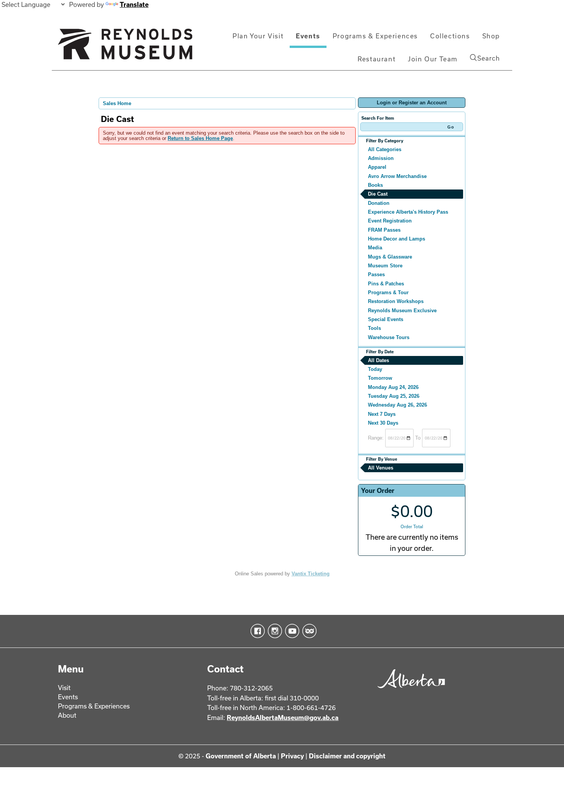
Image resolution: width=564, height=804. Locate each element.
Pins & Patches (386, 284)
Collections (450, 36)
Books (375, 185)
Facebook (256, 631)
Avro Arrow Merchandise (397, 176)
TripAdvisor (308, 631)
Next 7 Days (382, 414)
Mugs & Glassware (390, 257)
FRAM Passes (384, 230)
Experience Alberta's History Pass (408, 212)
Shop (491, 36)
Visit (64, 687)
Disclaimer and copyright (347, 756)
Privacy (292, 756)
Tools (374, 328)
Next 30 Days (383, 423)
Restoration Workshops (396, 301)
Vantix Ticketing (311, 574)
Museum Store (385, 266)
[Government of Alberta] (409, 690)
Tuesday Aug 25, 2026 (393, 396)
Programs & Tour (388, 292)
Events (308, 36)
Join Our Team (433, 59)
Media (375, 247)
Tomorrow (380, 378)
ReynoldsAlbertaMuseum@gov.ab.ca (282, 717)
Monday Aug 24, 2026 (393, 387)
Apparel (377, 167)
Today (375, 369)
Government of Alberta (241, 756)
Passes (376, 274)
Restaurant (377, 59)
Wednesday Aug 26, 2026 (397, 405)
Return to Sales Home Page (200, 138)
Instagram (273, 631)
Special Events (385, 319)
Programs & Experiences (375, 36)
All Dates (378, 360)
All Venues (380, 468)
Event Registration (390, 221)
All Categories (384, 149)
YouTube (290, 631)
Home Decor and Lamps (396, 239)
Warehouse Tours (388, 337)
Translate (134, 4)
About (67, 715)
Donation (378, 203)
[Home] (125, 47)
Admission (381, 158)
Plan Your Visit (258, 36)
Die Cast (378, 194)
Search (488, 58)
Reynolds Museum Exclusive (402, 310)
